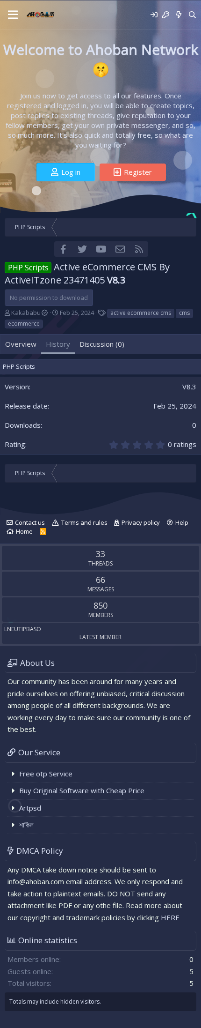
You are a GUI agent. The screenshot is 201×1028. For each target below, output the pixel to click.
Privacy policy (141, 522)
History (58, 344)
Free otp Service (45, 773)
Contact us (30, 522)
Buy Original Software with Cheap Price (81, 790)
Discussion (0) (101, 344)
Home (24, 531)
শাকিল (26, 824)
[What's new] (178, 14)
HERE (170, 917)
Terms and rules (84, 522)
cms (184, 313)
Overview (20, 344)
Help (181, 522)
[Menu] (13, 15)
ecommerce (24, 324)
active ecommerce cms (140, 313)
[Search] (192, 14)
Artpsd (30, 807)
